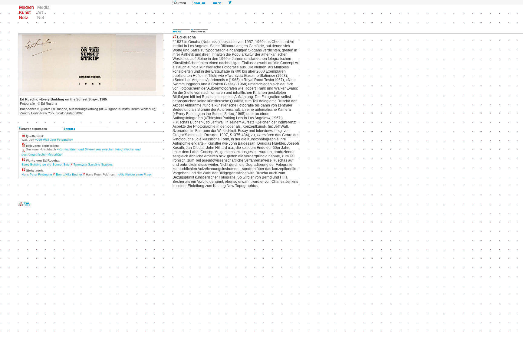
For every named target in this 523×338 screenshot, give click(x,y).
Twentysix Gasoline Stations (93, 164)
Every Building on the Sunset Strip (45, 164)
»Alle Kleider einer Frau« (134, 174)
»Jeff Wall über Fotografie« (54, 139)
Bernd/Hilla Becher (69, 174)
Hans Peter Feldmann (36, 174)
